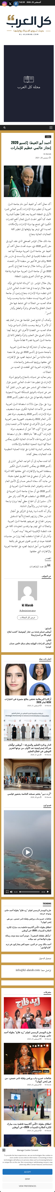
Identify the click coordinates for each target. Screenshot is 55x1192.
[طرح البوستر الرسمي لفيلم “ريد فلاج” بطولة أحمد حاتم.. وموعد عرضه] (27, 1013)
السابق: (29, 631)
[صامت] (11, 892)
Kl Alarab (48, 755)
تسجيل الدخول (45, 958)
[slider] (30, 891)
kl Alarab (47, 154)
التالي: (30, 643)
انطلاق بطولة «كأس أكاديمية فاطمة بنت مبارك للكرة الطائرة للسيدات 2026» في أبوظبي (29, 929)
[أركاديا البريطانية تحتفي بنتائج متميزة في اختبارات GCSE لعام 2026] (27, 679)
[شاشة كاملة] (7, 892)
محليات (48, 137)
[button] (4, 1150)
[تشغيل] (48, 892)
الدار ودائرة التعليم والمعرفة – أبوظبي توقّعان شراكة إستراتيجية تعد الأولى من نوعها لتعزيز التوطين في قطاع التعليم (29, 748)
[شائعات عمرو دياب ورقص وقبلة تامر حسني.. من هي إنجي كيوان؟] (27, 1059)
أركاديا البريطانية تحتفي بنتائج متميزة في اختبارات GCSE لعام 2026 (28, 700)
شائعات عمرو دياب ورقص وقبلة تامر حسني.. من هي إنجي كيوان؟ (28, 1079)
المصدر (48, 558)
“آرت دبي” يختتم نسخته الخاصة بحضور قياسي (29, 793)
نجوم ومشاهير (36, 1071)
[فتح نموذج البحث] (5, 127)
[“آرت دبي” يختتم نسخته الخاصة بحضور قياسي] (27, 774)
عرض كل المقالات (27, 617)
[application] (27, 852)
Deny (27, 1179)
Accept (27, 1172)
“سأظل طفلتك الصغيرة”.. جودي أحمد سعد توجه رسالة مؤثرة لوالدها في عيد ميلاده (28, 937)
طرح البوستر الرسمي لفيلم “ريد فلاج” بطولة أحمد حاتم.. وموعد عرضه (27, 1033)
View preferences (27, 1186)
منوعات (46, 1025)
